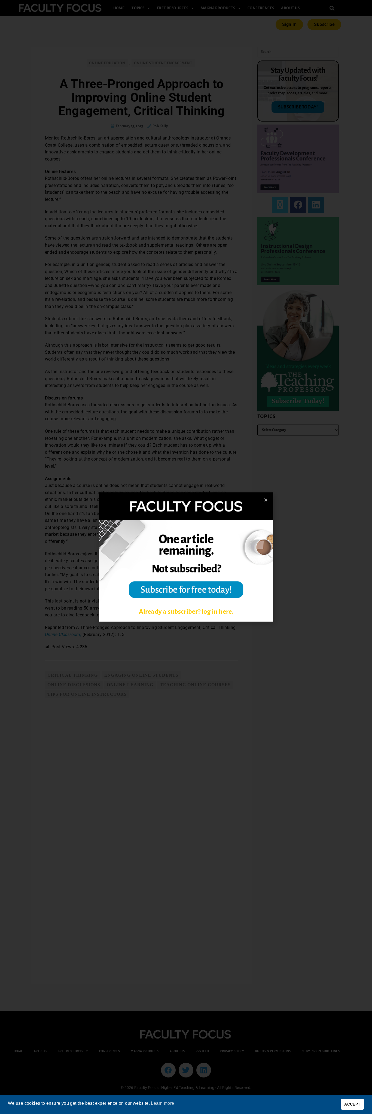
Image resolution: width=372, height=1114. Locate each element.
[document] (186, 557)
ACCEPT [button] (352, 1104)
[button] (266, 500)
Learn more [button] (162, 1103)
